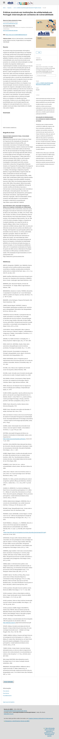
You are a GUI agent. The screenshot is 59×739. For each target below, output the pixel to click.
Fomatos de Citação (41, 75)
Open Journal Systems (8, 702)
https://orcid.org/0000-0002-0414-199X (10, 23)
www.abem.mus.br (9, 714)
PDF (39, 52)
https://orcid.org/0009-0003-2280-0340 (10, 30)
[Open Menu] (4, 2)
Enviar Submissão (8, 681)
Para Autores (6, 693)
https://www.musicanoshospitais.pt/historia (14, 439)
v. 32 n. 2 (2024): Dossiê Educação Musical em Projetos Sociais (27, 7)
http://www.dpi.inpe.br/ (9, 622)
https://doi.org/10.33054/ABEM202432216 (16, 34)
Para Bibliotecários (7, 695)
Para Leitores (6, 691)
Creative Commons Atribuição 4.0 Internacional (41, 718)
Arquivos (9, 7)
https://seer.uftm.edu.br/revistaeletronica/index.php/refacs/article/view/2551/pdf (24, 532)
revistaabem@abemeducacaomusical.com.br (15, 710)
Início (4, 7)
